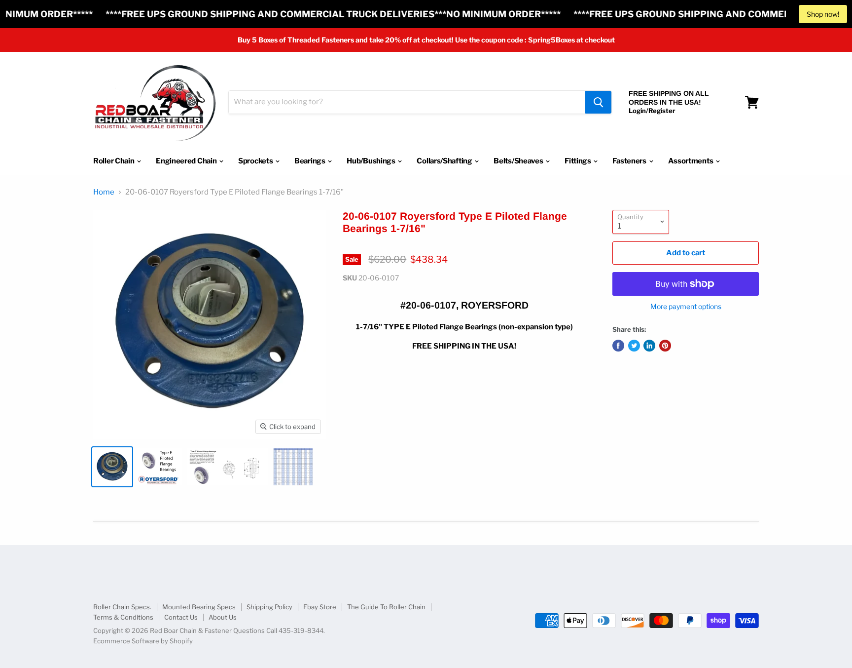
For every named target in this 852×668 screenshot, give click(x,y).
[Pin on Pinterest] (665, 346)
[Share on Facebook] (618, 346)
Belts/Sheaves (519, 161)
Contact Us (181, 617)
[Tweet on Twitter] (634, 346)
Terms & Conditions (123, 617)
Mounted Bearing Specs (199, 607)
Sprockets (256, 161)
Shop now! (823, 14)
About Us (223, 617)
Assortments (691, 161)
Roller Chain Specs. (122, 607)
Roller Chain (114, 161)
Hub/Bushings (371, 161)
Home (103, 192)
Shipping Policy (269, 607)
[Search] (598, 102)
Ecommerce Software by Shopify (143, 641)
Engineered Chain (187, 161)
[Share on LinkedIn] (649, 346)
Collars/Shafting (445, 161)
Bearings (310, 161)
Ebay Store (319, 607)
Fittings (578, 161)
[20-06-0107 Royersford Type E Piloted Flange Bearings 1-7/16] (112, 466)
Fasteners (629, 161)
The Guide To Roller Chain (386, 607)
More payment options (685, 307)
